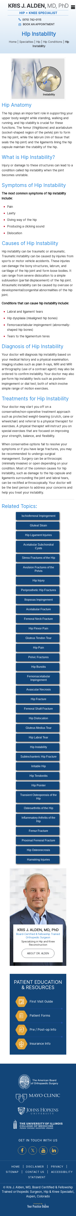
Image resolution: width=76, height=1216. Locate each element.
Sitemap (12, 1172)
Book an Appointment (39, 24)
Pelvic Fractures (38, 657)
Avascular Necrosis (38, 689)
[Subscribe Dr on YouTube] (43, 1150)
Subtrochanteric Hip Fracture (39, 756)
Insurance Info (40, 1043)
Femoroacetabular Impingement (38, 678)
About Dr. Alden (38, 953)
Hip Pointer (38, 785)
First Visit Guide (41, 1001)
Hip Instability (38, 747)
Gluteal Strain (38, 525)
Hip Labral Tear (38, 737)
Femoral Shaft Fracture (38, 708)
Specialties (26, 41)
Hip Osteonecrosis (38, 850)
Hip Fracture (38, 699)
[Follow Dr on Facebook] (22, 1150)
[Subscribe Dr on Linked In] (54, 1150)
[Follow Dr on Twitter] (32, 1150)
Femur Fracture (38, 830)
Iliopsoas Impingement (38, 599)
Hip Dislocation (38, 718)
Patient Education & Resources (38, 984)
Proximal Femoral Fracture (38, 840)
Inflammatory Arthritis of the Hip (38, 819)
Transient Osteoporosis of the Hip (38, 796)
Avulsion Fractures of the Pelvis (38, 569)
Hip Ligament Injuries (38, 535)
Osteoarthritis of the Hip (38, 808)
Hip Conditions (52, 41)
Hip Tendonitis (39, 775)
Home (13, 41)
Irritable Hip (38, 766)
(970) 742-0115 (31, 19)
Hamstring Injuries (38, 859)
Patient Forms (40, 1015)
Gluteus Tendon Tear (38, 638)
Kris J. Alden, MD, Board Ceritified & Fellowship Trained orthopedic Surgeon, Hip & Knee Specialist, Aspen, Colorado (38, 1191)
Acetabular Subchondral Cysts (38, 546)
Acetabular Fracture (38, 609)
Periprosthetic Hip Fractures (38, 590)
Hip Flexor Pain (38, 628)
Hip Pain (38, 647)
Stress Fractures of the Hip (38, 557)
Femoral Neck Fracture (38, 618)
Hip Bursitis (38, 666)
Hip (38, 41)
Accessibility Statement (50, 1174)
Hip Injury (39, 580)
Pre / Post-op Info (43, 1029)
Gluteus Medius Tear (38, 727)
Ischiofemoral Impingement (38, 515)
